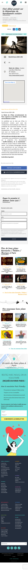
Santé (2, 518)
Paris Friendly (6, 17)
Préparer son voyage (18, 504)
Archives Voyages (18, 525)
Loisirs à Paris (13, 17)
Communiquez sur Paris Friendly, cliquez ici (10, 189)
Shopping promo (18, 490)
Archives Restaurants (18, 522)
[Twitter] (17, 29)
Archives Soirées (18, 520)
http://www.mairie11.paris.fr (16, 75)
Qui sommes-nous (4, 472)
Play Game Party (4, 464)
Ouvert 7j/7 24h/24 (4, 535)
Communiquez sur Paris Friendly (7, 553)
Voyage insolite (17, 508)
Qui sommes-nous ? (7, 555)
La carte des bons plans (5, 467)
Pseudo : (3, 211)
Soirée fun (17, 480)
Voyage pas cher (18, 505)
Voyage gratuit (17, 510)
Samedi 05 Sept (3, 491)
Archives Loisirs (17, 519)
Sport (21, 340)
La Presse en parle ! (20, 553)
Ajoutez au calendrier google (15, 172)
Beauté (2, 520)
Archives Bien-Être (18, 523)
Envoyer (14, 239)
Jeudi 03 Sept (3, 488)
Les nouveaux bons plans (5, 469)
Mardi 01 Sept (3, 485)
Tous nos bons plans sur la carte (15, 367)
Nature (16, 470)
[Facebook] (14, 29)
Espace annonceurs (4, 475)
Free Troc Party (3, 463)
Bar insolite (17, 477)
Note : (2, 217)
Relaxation (3, 517)
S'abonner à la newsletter (14, 419)
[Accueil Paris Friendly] (14, 3)
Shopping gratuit (18, 488)
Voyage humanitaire (18, 507)
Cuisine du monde (4, 504)
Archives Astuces (18, 528)
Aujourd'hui (3, 483)
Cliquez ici (3, 180)
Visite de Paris (17, 467)
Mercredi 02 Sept (4, 486)
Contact (2, 476)
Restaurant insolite (4, 505)
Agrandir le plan (6, 101)
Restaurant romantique (5, 510)
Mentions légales (20, 555)
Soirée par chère (18, 479)
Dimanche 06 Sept (4, 492)
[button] (7, 2)
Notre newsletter (4, 470)
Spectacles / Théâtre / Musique (10, 19)
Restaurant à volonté (4, 507)
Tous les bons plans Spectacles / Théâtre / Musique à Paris (15, 293)
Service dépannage (4, 532)
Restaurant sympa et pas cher (6, 508)
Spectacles (17, 464)
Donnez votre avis (12, 25)
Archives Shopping (18, 526)
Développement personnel (5, 523)
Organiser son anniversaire (19, 482)
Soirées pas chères (7, 340)
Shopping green (18, 491)
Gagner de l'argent (4, 531)
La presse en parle (4, 473)
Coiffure (2, 521)
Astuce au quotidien (4, 529)
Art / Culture (17, 469)
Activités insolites (18, 463)
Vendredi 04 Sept (4, 489)
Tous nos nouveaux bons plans (19, 348)
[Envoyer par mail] (19, 29)
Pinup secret (14, 561)
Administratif (3, 534)
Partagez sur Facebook (14, 168)
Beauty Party (3, 466)
